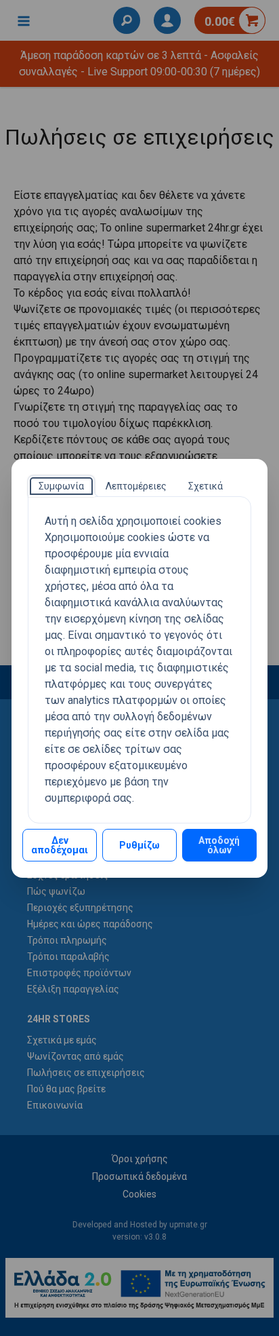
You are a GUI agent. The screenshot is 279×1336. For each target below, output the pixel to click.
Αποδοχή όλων (219, 845)
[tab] (61, 486)
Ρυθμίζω (139, 845)
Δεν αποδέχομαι (59, 845)
